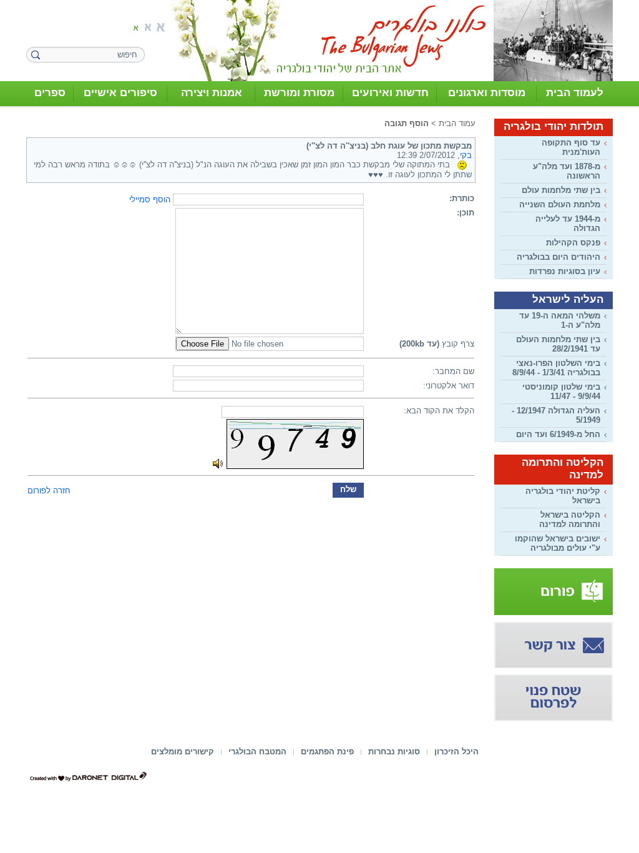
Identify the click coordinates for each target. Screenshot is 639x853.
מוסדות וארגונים (486, 93)
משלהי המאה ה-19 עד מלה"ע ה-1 (559, 320)
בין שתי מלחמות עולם (561, 190)
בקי (466, 155)
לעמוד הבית (574, 93)
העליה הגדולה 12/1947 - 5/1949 (556, 415)
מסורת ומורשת (299, 93)
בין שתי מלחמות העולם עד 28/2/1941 (558, 344)
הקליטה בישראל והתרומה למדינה (569, 519)
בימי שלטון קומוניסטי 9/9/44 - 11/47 (561, 391)
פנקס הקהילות (573, 242)
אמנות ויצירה (211, 93)
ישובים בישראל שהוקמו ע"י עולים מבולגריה (557, 543)
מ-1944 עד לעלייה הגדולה (567, 223)
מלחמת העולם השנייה (559, 204)
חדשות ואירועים (390, 93)
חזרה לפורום (49, 490)
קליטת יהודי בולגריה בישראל (562, 495)
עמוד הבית (457, 123)
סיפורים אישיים (120, 93)
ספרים (50, 93)
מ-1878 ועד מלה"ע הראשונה (566, 171)
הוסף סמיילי (149, 199)
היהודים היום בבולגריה (558, 257)
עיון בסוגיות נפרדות (564, 271)
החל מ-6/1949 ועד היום (558, 434)
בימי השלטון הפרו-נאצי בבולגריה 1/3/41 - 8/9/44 (556, 367)
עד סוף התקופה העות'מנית (571, 147)
